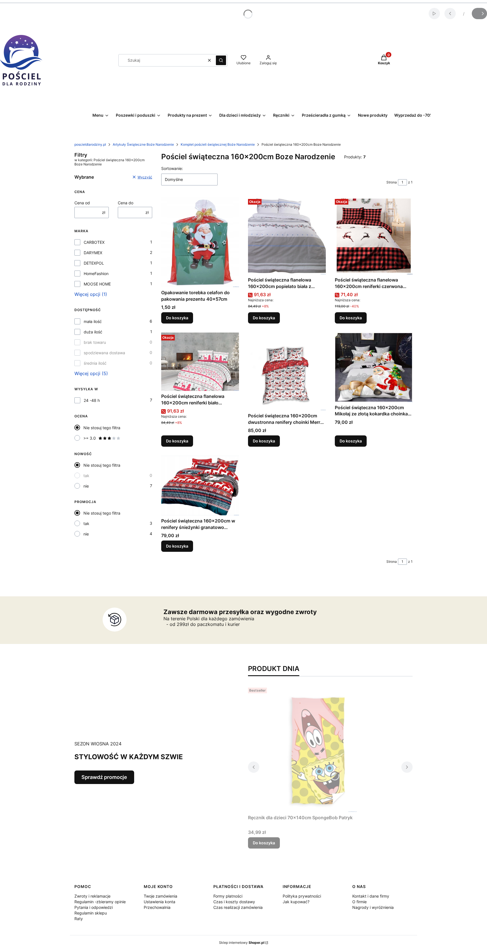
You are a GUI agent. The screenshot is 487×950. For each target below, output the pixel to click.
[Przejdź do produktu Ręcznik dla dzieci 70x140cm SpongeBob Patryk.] (318, 748)
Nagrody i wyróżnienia (373, 907)
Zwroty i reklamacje (92, 896)
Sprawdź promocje (104, 777)
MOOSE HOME (97, 284)
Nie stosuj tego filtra (101, 427)
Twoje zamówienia (160, 896)
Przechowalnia (157, 907)
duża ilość (93, 331)
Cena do (125, 202)
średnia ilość (95, 363)
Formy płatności (227, 896)
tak (86, 475)
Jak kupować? (296, 901)
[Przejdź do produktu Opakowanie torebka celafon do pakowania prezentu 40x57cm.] (200, 242)
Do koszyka (177, 317)
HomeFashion (96, 273)
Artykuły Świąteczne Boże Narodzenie (143, 144)
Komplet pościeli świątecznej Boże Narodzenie (218, 144)
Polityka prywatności (302, 896)
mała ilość (93, 321)
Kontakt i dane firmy (370, 896)
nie (86, 486)
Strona (391, 182)
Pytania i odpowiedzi (93, 907)
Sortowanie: (172, 168)
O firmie (359, 901)
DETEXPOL (94, 263)
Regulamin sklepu (90, 913)
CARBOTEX (94, 242)
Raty (78, 918)
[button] (221, 60)
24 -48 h (92, 400)
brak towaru (95, 342)
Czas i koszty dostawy (234, 901)
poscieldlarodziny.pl (90, 144)
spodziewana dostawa (104, 352)
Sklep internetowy (241, 942)
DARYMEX (93, 252)
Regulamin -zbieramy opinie (100, 901)
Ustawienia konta (159, 901)
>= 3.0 (89, 438)
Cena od (82, 202)
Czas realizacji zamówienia (238, 907)
